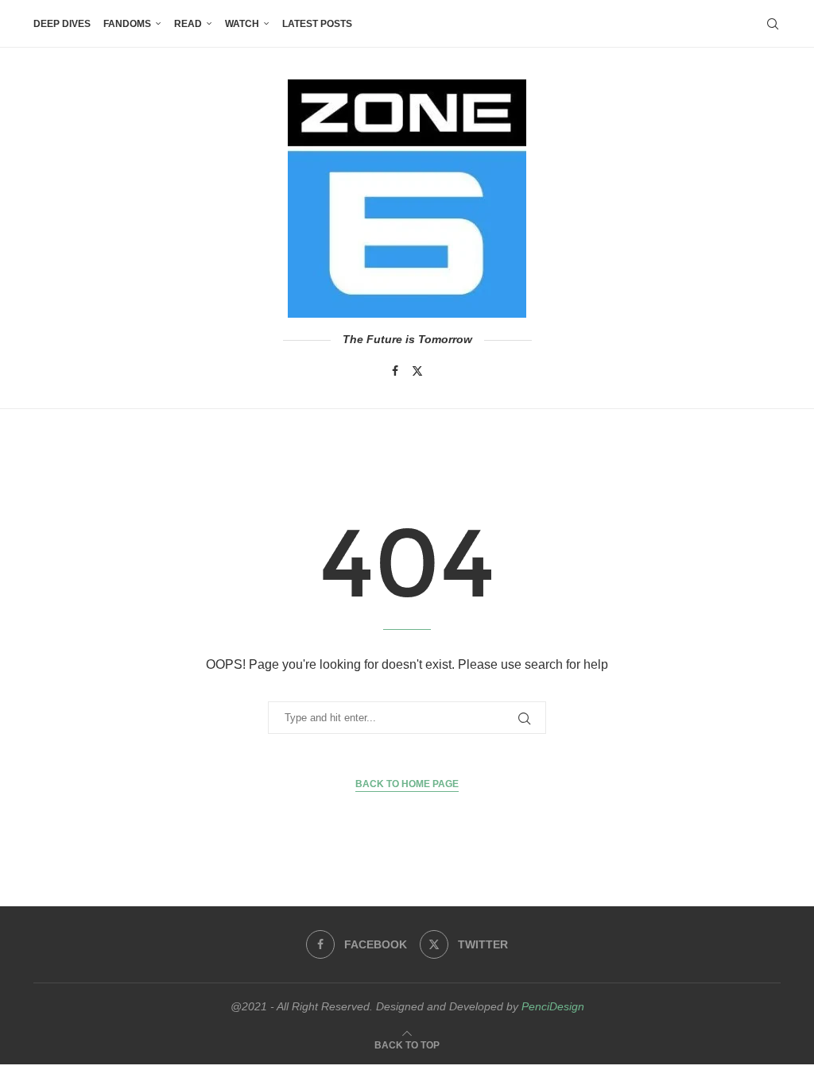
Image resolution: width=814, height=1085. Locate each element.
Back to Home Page (407, 784)
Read (188, 23)
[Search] (773, 24)
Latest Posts (317, 23)
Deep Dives (62, 23)
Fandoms (127, 23)
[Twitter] (417, 370)
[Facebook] (395, 370)
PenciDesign (552, 1006)
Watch (242, 23)
